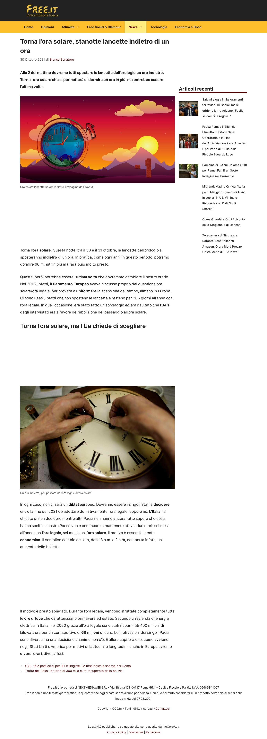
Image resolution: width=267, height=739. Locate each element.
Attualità (68, 27)
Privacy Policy (116, 732)
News (133, 27)
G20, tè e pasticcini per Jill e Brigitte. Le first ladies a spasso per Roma (78, 666)
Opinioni (47, 27)
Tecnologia (158, 27)
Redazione (153, 732)
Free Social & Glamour (104, 27)
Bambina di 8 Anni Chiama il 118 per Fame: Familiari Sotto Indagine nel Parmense (224, 170)
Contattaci (163, 708)
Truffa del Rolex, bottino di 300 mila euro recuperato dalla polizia (74, 671)
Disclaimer (136, 732)
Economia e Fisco (188, 27)
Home (28, 27)
